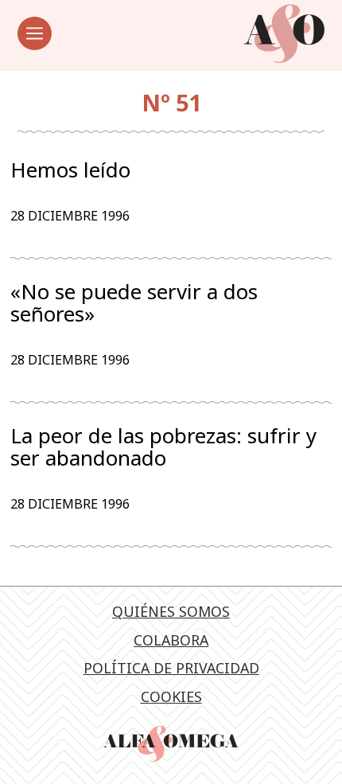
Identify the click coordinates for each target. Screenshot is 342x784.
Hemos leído (70, 170)
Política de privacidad (171, 667)
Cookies (171, 696)
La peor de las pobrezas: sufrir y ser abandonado (163, 447)
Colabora (171, 639)
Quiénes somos (171, 611)
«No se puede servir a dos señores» (134, 303)
